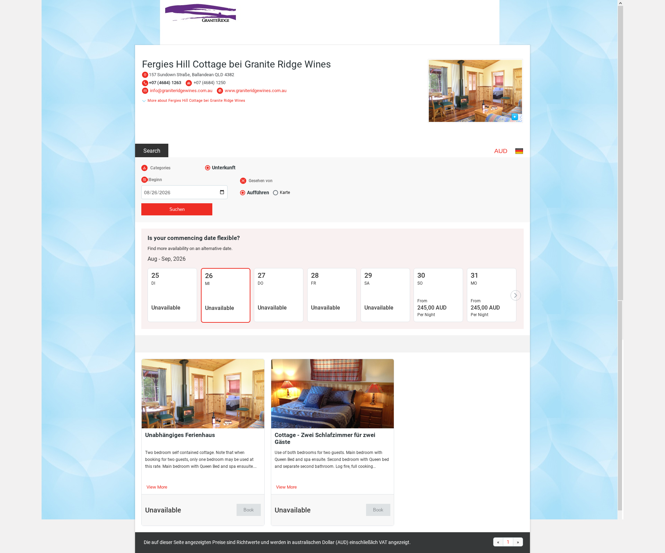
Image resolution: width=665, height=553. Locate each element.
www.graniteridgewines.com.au (255, 90)
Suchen (177, 209)
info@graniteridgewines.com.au (181, 90)
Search (151, 151)
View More (157, 487)
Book (248, 509)
